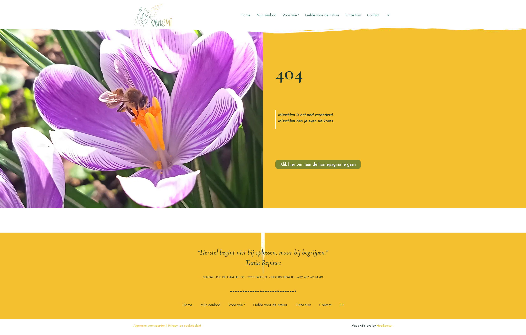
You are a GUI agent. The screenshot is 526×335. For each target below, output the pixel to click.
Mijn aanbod (266, 15)
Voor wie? (291, 15)
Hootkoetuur (384, 325)
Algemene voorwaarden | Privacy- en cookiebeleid (167, 325)
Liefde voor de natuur (322, 15)
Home (245, 15)
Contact (373, 15)
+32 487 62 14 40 (310, 277)
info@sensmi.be (282, 277)
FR (387, 15)
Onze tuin (353, 15)
